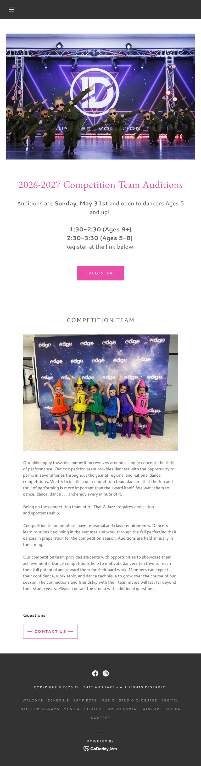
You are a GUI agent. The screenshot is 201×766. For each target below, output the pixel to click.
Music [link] (108, 700)
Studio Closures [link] (138, 700)
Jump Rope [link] (85, 700)
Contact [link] (100, 717)
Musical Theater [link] (82, 709)
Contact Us (50, 631)
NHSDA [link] (173, 709)
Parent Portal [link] (121, 709)
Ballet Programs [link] (40, 709)
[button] (11, 9)
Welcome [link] (33, 700)
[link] (95, 673)
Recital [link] (169, 700)
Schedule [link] (58, 700)
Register (100, 273)
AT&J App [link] (152, 709)
